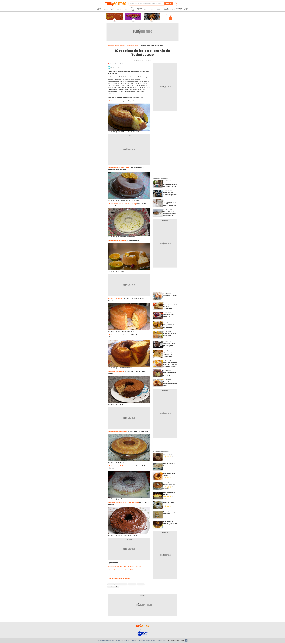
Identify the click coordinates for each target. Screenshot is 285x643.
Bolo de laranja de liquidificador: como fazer (170, 383)
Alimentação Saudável (179, 9)
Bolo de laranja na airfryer (169, 474)
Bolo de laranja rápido (115, 298)
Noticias (117, 45)
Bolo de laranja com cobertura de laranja (122, 204)
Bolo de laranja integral (116, 371)
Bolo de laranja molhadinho (117, 431)
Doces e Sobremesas (166, 9)
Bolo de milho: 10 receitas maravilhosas (168, 326)
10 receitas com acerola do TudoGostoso (168, 316)
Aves (126, 9)
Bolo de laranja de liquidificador (119, 167)
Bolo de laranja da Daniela (169, 493)
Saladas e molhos (139, 9)
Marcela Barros (117, 68)
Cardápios (122, 45)
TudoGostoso (111, 45)
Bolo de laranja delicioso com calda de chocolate (170, 523)
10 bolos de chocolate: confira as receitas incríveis (124, 566)
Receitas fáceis (132, 584)
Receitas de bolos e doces (132, 45)
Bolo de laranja (113, 101)
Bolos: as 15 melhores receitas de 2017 (120, 570)
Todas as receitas (186, 9)
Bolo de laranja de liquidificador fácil (169, 484)
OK (186, 640)
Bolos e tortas (112, 9)
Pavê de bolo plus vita (169, 464)
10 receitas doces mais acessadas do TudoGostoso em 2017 (169, 345)
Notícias (106, 9)
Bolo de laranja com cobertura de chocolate (123, 502)
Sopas (145, 9)
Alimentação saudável (113, 586)
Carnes (119, 9)
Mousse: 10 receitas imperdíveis (169, 334)
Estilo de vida (141, 584)
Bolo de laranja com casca (117, 240)
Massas (153, 9)
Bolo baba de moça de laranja (169, 512)
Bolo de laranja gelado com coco (119, 466)
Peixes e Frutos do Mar (132, 9)
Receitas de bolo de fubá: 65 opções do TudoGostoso (169, 374)
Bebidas (159, 9)
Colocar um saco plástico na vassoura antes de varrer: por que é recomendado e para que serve (170, 184)
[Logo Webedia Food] (142, 633)
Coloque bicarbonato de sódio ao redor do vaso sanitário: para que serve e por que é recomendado (170, 204)
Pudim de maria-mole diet (168, 503)
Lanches (172, 9)
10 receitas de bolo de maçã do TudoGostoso (170, 306)
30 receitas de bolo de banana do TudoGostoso (169, 354)
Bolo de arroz (167, 454)
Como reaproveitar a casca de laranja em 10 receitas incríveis (170, 364)
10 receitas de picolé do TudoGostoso (169, 296)
